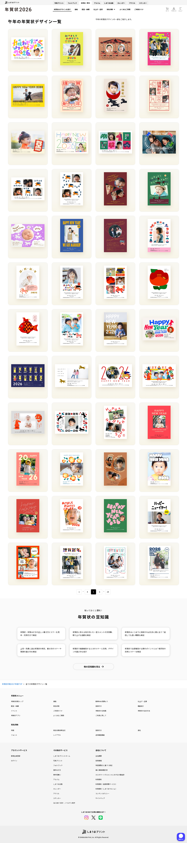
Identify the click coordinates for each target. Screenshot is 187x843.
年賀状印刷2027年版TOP (12, 684)
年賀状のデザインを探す (62, 9)
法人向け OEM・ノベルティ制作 (64, 803)
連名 (139, 730)
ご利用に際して (101, 715)
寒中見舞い (57, 775)
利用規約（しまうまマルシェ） (106, 789)
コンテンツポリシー (102, 793)
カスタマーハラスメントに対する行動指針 (110, 775)
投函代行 (99, 706)
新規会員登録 (15, 756)
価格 (76, 9)
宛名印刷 (110, 9)
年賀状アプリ (15, 715)
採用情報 (99, 760)
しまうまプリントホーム (61, 756)
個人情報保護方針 (102, 770)
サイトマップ (100, 798)
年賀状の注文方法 (144, 711)
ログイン (14, 760)
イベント (14, 711)
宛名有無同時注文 (59, 730)
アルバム (97, 3)
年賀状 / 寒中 (85, 3)
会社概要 (99, 756)
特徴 (12, 730)
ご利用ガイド (138, 9)
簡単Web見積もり (102, 701)
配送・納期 (85, 9)
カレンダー (121, 3)
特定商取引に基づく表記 (104, 765)
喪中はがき (57, 770)
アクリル (132, 3)
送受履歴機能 (100, 735)
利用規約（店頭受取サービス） (106, 784)
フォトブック (72, 3)
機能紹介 (141, 706)
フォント (14, 735)
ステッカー (143, 3)
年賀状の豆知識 (101, 711)
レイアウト (57, 735)
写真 (59, 3)
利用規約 (99, 779)
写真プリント (57, 760)
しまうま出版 (108, 3)
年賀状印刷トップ (17, 701)
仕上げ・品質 (98, 9)
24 (108, 592)
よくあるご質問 (125, 9)
